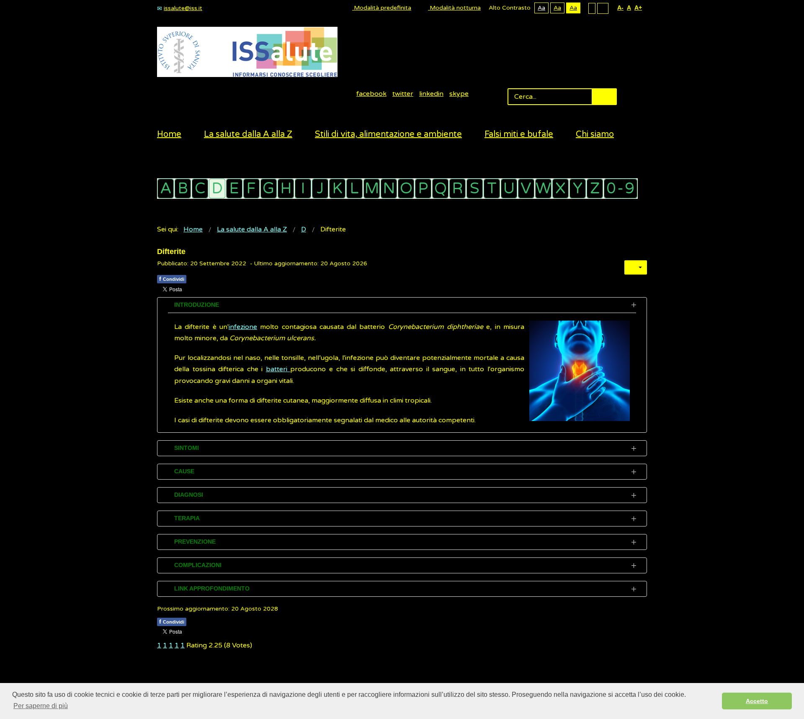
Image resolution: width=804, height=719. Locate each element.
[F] (251, 188)
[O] (406, 188)
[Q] (440, 188)
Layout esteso (602, 8)
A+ (638, 7)
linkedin (431, 94)
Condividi (171, 278)
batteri (278, 369)
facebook (371, 94)
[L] (354, 188)
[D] (217, 188)
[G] (268, 188)
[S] (474, 188)
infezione (243, 327)
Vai (604, 96)
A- (620, 7)
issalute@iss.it (183, 8)
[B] (182, 188)
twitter (402, 94)
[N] (388, 188)
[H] (285, 188)
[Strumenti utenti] (635, 267)
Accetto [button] (757, 701)
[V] (526, 188)
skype (459, 94)
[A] (165, 188)
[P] (423, 188)
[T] (491, 188)
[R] (457, 188)
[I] (303, 188)
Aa (541, 7)
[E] (234, 188)
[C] (200, 188)
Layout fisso (591, 8)
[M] (371, 188)
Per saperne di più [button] (40, 705)
